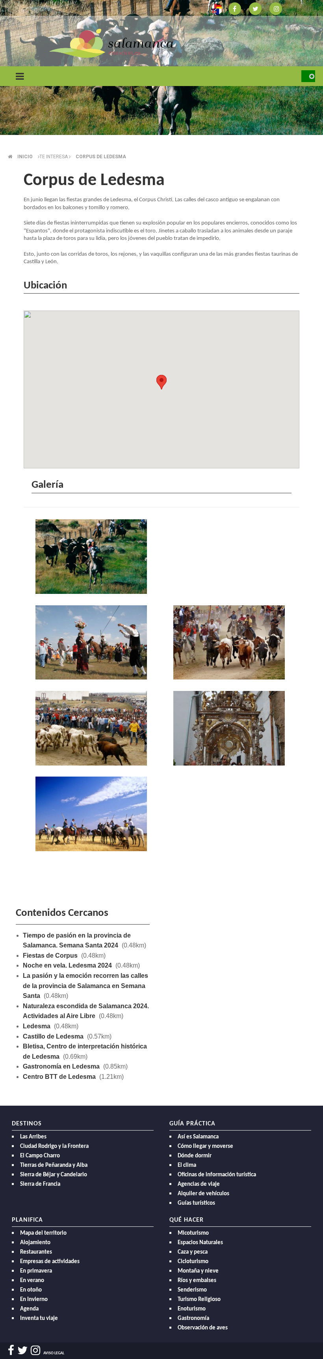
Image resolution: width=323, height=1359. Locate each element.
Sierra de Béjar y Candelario (53, 1175)
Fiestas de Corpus (50, 955)
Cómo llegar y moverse (205, 1146)
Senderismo (192, 1290)
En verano (32, 1281)
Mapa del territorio (43, 1233)
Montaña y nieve (198, 1271)
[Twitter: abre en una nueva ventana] (255, 8)
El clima (187, 1165)
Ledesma (36, 1026)
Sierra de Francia (40, 1184)
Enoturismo (192, 1309)
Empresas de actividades (50, 1262)
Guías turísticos (196, 1203)
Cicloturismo (193, 1262)
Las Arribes (33, 1137)
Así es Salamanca (198, 1137)
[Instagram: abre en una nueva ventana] (275, 8)
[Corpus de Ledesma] (92, 557)
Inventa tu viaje (39, 1319)
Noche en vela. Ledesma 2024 (67, 965)
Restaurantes (36, 1252)
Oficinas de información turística (217, 1175)
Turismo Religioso (199, 1300)
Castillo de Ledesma (53, 1036)
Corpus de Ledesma (101, 156)
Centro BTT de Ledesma (59, 1076)
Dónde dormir (195, 1156)
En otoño (31, 1290)
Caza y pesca (193, 1252)
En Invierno (34, 1300)
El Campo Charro (40, 1156)
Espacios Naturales (200, 1243)
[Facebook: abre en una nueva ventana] (235, 8)
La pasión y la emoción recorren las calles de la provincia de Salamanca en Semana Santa (85, 985)
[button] (161, 382)
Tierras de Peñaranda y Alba (53, 1165)
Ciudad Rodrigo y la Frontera (54, 1146)
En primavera (36, 1271)
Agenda (29, 1309)
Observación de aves (203, 1328)
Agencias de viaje (199, 1184)
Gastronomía (193, 1319)
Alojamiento (35, 1243)
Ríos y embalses (197, 1281)
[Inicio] (111, 42)
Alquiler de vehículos (203, 1194)
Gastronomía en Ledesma (61, 1066)
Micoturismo (193, 1233)
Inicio (25, 156)
